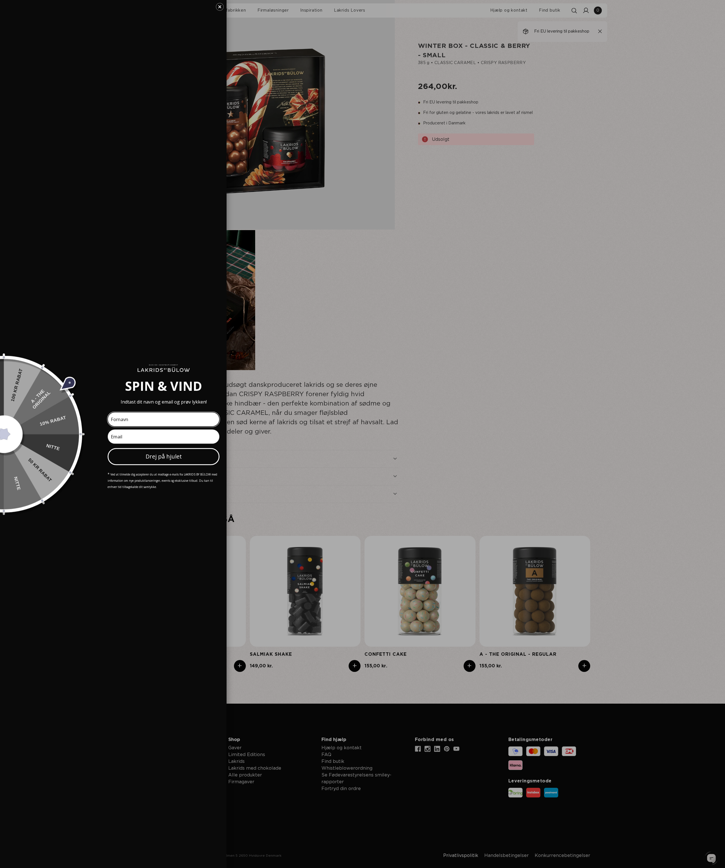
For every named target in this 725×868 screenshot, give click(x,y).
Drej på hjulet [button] (164, 456)
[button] (219, 6)
